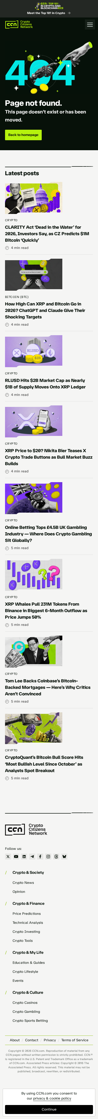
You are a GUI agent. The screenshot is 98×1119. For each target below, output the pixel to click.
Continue (49, 1109)
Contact (31, 1040)
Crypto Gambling (26, 1012)
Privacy (50, 1040)
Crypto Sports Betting (30, 1021)
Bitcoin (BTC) (17, 297)
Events (18, 981)
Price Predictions (27, 914)
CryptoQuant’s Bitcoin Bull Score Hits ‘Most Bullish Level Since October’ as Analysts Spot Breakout (44, 764)
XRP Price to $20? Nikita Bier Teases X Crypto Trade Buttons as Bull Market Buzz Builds (48, 457)
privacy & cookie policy (52, 1098)
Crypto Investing (26, 932)
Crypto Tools (23, 941)
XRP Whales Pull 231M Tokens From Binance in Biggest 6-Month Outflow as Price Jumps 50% (46, 610)
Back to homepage (23, 135)
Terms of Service (74, 1040)
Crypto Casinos (25, 1003)
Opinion (19, 892)
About (15, 1040)
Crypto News (23, 883)
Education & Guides (29, 963)
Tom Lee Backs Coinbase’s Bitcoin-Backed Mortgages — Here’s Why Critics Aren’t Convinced (47, 687)
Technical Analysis (28, 923)
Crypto (11, 220)
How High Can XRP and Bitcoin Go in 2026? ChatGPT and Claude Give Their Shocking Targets (45, 310)
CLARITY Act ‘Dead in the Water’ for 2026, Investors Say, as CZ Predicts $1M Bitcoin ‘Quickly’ (47, 233)
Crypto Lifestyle (25, 972)
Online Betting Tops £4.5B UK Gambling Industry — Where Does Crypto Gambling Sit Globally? (48, 534)
